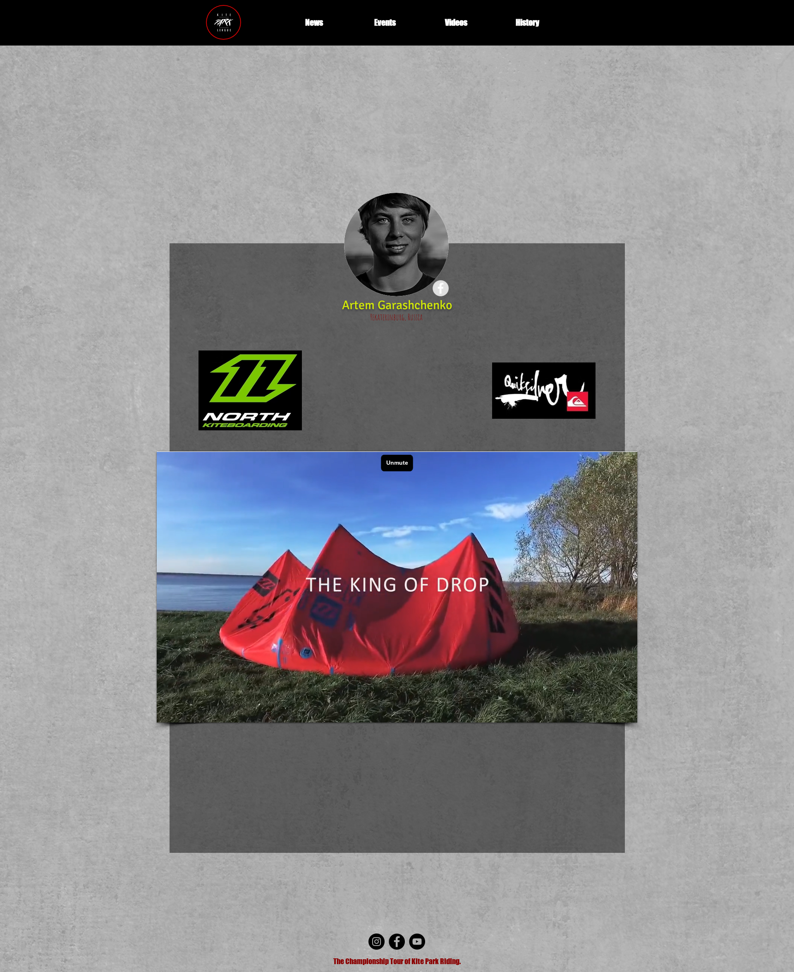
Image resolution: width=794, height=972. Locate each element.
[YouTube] (417, 942)
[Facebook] (397, 942)
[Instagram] (376, 942)
